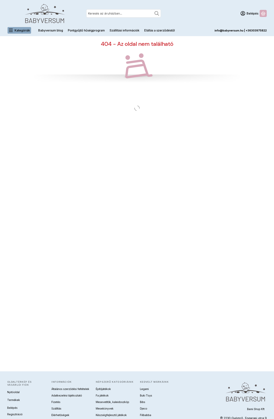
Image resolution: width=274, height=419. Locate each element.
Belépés (12, 407)
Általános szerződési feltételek (70, 389)
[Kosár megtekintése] (263, 13)
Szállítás (56, 408)
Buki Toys (146, 395)
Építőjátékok (103, 389)
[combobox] (123, 13)
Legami (144, 389)
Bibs (142, 402)
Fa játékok (102, 395)
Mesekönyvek (105, 408)
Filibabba (145, 415)
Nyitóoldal (13, 392)
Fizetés (55, 402)
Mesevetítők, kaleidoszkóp (112, 402)
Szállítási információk (124, 30)
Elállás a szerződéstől (159, 30)
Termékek (13, 399)
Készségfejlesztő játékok (111, 415)
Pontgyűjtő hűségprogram (86, 30)
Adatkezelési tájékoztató (66, 395)
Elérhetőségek (60, 415)
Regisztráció (15, 414)
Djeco (143, 408)
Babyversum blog (50, 30)
